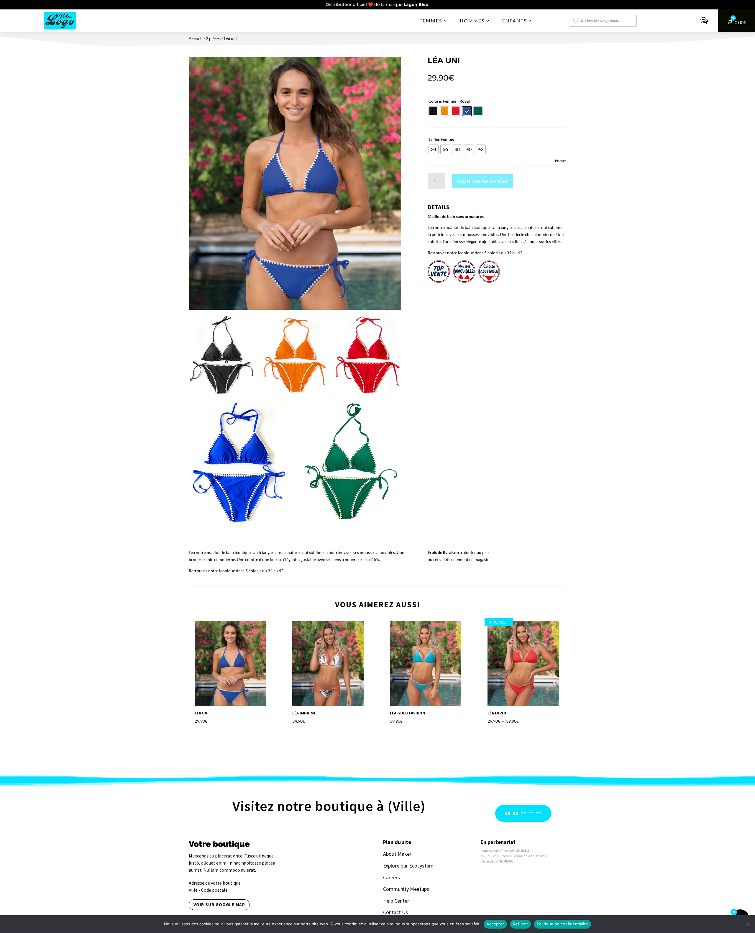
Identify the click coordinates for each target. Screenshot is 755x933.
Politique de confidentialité (562, 923)
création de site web (530, 856)
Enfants (514, 20)
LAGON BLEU (519, 850)
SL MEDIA (506, 861)
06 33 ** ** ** (523, 813)
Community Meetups (406, 889)
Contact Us (395, 912)
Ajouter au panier (482, 181)
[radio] (433, 111)
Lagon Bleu (417, 4)
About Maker (397, 853)
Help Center (396, 900)
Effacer (560, 161)
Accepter (495, 923)
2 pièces (213, 38)
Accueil (196, 38)
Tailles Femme (441, 139)
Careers (391, 877)
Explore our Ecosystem (408, 865)
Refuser (520, 923)
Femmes (430, 20)
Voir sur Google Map (219, 904)
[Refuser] (748, 924)
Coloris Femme (442, 101)
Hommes (472, 20)
